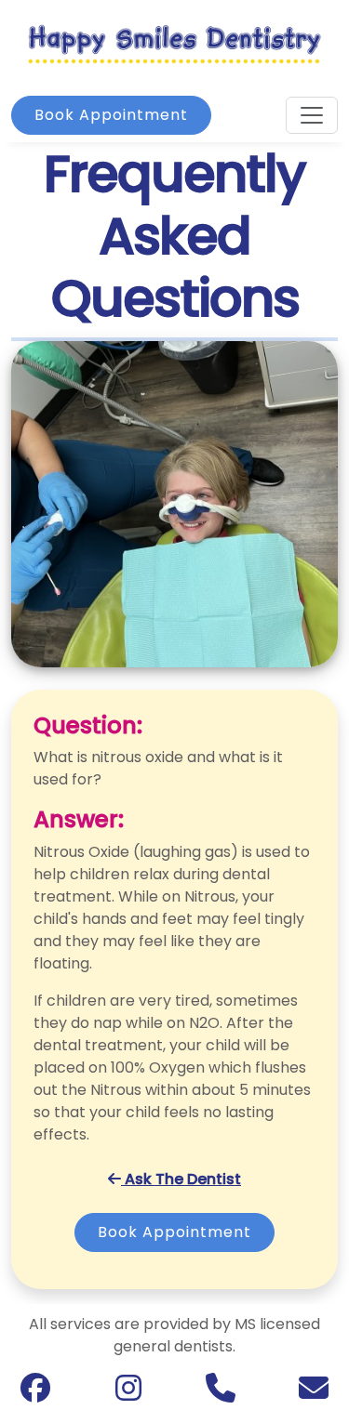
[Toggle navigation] (312, 115)
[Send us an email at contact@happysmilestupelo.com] (314, 1393)
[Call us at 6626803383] (220, 1393)
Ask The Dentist (181, 1179)
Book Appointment (111, 114)
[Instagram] (128, 1392)
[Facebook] (35, 1392)
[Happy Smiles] (174, 43)
